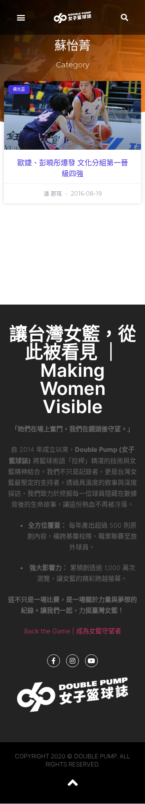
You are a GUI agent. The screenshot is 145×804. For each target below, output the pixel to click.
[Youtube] (91, 660)
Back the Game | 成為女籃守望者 (72, 631)
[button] (20, 17)
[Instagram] (72, 660)
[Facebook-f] (53, 660)
